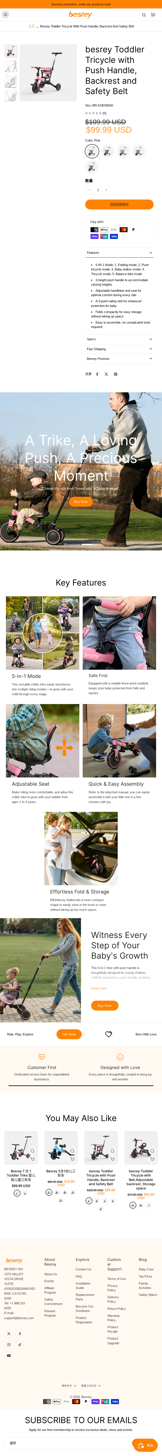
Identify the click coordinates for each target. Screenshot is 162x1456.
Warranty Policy (113, 1318)
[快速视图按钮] (32, 1151)
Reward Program (50, 1313)
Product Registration (84, 1320)
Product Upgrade (113, 1341)
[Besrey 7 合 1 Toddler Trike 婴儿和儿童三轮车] (21, 1148)
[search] (143, 14)
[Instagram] (9, 1344)
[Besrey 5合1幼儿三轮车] (61, 1148)
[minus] (89, 190)
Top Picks (145, 1276)
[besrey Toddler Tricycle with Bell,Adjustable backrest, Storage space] (141, 1148)
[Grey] (92, 167)
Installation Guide (83, 1286)
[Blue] (139, 151)
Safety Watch (148, 1295)
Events (49, 1281)
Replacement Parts (85, 1297)
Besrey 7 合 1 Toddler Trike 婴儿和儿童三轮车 (21, 1175)
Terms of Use (116, 1279)
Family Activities (145, 1286)
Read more (99, 988)
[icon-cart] (153, 14)
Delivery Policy (113, 1299)
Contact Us (83, 1269)
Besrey (86, 1397)
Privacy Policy (112, 1288)
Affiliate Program (50, 1290)
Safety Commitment (53, 1302)
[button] (119, 204)
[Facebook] (19, 1333)
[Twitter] (9, 1333)
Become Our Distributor (84, 1309)
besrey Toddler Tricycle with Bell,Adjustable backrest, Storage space (141, 1179)
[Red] (57, 1192)
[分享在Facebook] (97, 374)
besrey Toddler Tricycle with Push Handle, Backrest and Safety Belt (101, 1177)
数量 (89, 181)
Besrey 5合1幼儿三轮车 (61, 1173)
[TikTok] (19, 1344)
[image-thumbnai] (11, 51)
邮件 (13, 1443)
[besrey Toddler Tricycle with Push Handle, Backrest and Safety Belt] (101, 1148)
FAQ (79, 1276)
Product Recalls (112, 1329)
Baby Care (146, 1269)
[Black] (107, 151)
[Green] (123, 151)
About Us (50, 1274)
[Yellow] (149, 1205)
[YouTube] (9, 1355)
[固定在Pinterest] (115, 374)
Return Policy (116, 1308)
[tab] (72, 545)
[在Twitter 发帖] (106, 374)
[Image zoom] (48, 72)
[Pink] (92, 151)
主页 (31, 26)
